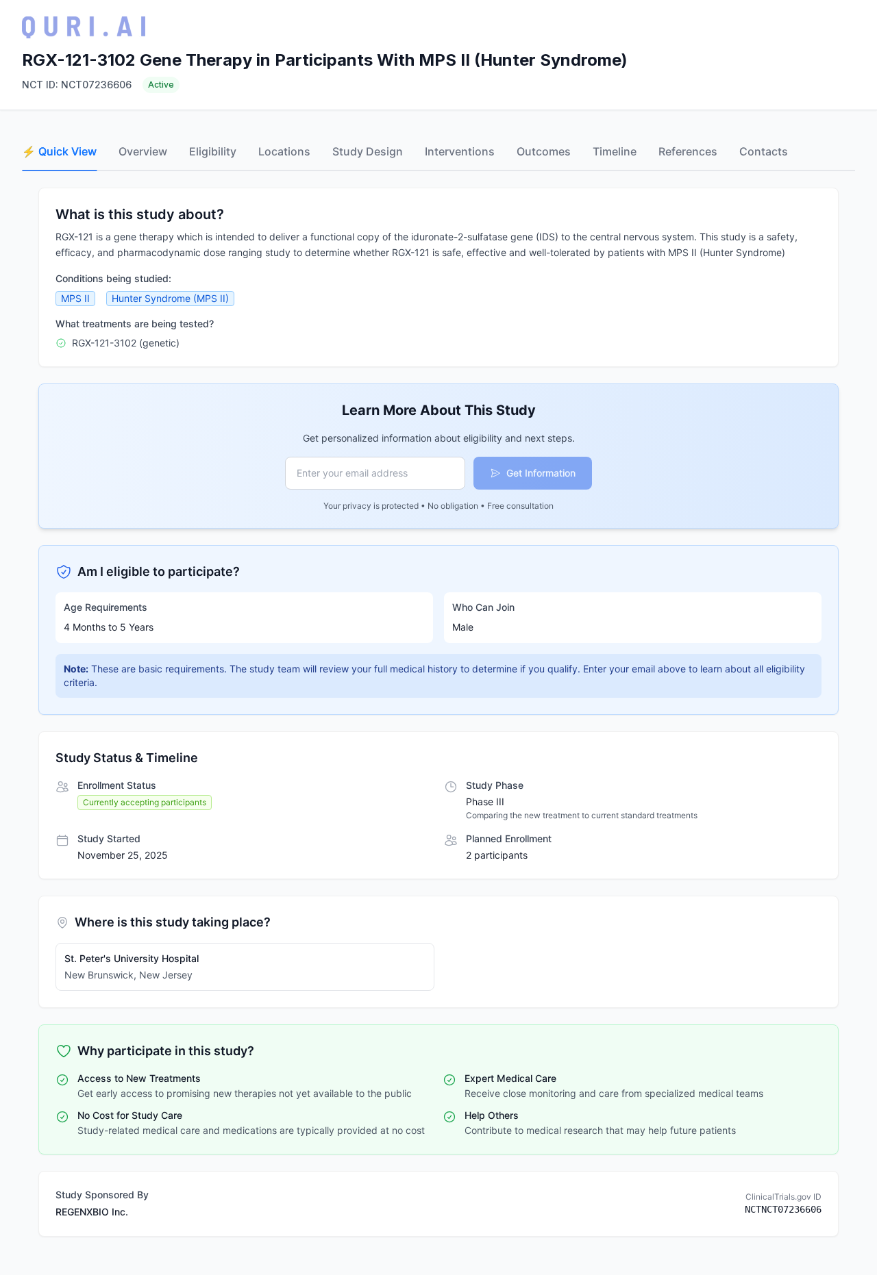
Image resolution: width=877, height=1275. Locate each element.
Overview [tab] (143, 151)
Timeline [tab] (615, 151)
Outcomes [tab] (544, 151)
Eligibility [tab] (212, 151)
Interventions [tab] (460, 151)
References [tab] (687, 151)
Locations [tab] (284, 151)
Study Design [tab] (367, 151)
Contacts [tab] (763, 151)
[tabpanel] (438, 712)
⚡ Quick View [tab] (59, 151)
